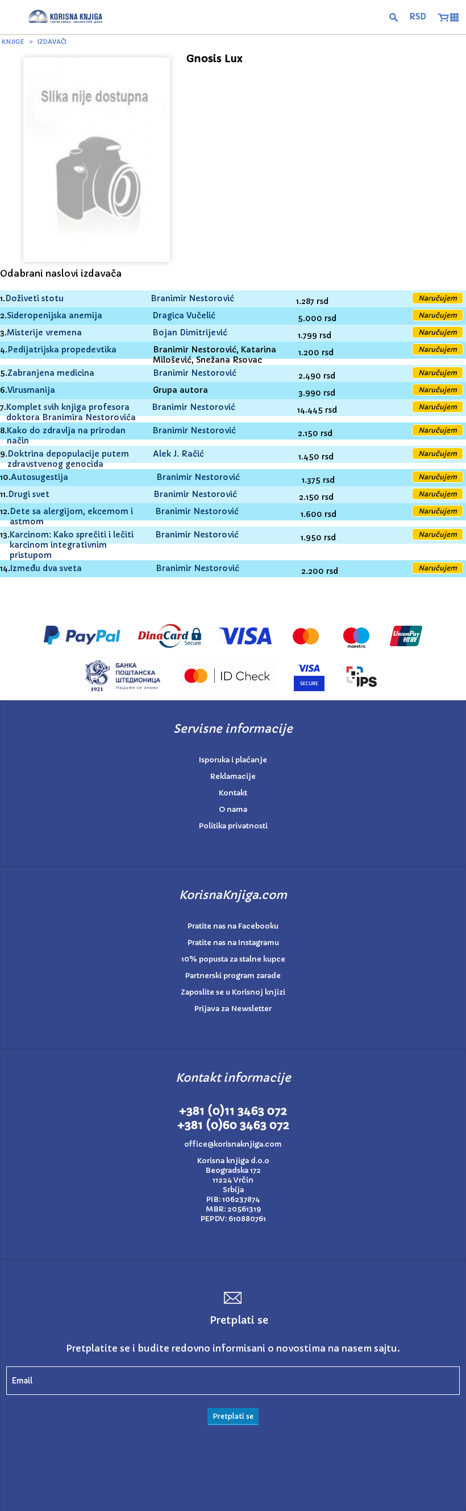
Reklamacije (233, 776)
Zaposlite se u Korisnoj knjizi (233, 992)
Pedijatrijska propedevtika (61, 349)
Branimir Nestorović (192, 298)
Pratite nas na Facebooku (233, 926)
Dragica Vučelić (183, 315)
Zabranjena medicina (50, 373)
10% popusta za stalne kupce (233, 959)
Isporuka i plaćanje (233, 760)
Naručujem (437, 298)
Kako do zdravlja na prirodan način (66, 435)
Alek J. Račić (178, 454)
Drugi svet (28, 494)
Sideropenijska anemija (54, 315)
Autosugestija (39, 477)
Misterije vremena (44, 332)
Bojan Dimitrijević (189, 332)
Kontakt (233, 793)
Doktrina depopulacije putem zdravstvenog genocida (68, 459)
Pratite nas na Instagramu (233, 942)
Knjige (13, 42)
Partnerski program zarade (233, 975)
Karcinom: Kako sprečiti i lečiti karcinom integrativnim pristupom (72, 544)
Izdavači (52, 42)
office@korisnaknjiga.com (233, 1144)
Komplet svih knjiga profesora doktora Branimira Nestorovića (71, 412)
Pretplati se (233, 1416)
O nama (233, 809)
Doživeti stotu (34, 298)
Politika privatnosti (233, 826)
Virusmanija (31, 390)
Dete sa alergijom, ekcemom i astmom (71, 516)
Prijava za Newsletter (233, 1008)
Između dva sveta (46, 568)
